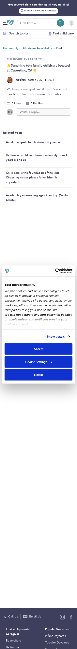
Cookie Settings (36, 361)
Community (11, 48)
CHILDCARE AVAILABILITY (24, 59)
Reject (38, 374)
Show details (56, 336)
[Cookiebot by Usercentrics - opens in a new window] (55, 270)
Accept (38, 349)
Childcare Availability (38, 48)
